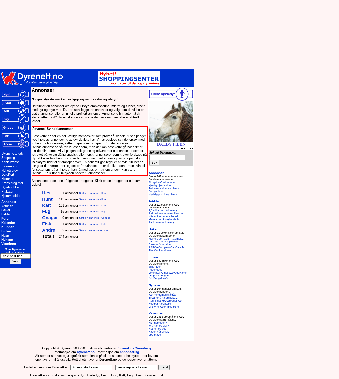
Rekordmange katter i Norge (166, 213)
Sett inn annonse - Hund (93, 199)
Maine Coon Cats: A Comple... (166, 238)
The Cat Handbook (160, 250)
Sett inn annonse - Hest (92, 193)
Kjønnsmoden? (158, 322)
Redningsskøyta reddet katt (165, 300)
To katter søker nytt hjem (164, 188)
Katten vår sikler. (159, 331)
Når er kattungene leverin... (165, 216)
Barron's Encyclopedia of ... (165, 241)
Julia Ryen (155, 266)
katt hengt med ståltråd (162, 294)
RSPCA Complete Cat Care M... (168, 247)
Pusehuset (155, 269)
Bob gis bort (156, 191)
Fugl (47, 211)
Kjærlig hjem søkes (160, 185)
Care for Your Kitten (160, 244)
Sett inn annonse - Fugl (92, 211)
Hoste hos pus (157, 328)
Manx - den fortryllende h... (165, 219)
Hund (48, 199)
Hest (47, 192)
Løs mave (155, 334)
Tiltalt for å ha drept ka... (163, 297)
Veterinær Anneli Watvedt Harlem (168, 272)
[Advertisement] (121, 34)
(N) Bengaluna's (158, 278)
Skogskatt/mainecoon (162, 182)
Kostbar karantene (160, 303)
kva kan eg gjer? (159, 325)
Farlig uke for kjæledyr (162, 222)
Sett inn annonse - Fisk (92, 224)
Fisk (46, 223)
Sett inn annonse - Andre (93, 230)
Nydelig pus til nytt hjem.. (163, 194)
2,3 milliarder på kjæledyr (164, 210)
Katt (46, 205)
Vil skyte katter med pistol (164, 306)
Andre (48, 230)
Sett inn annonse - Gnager (94, 217)
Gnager (50, 217)
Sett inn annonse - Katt (92, 205)
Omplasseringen (159, 275)
